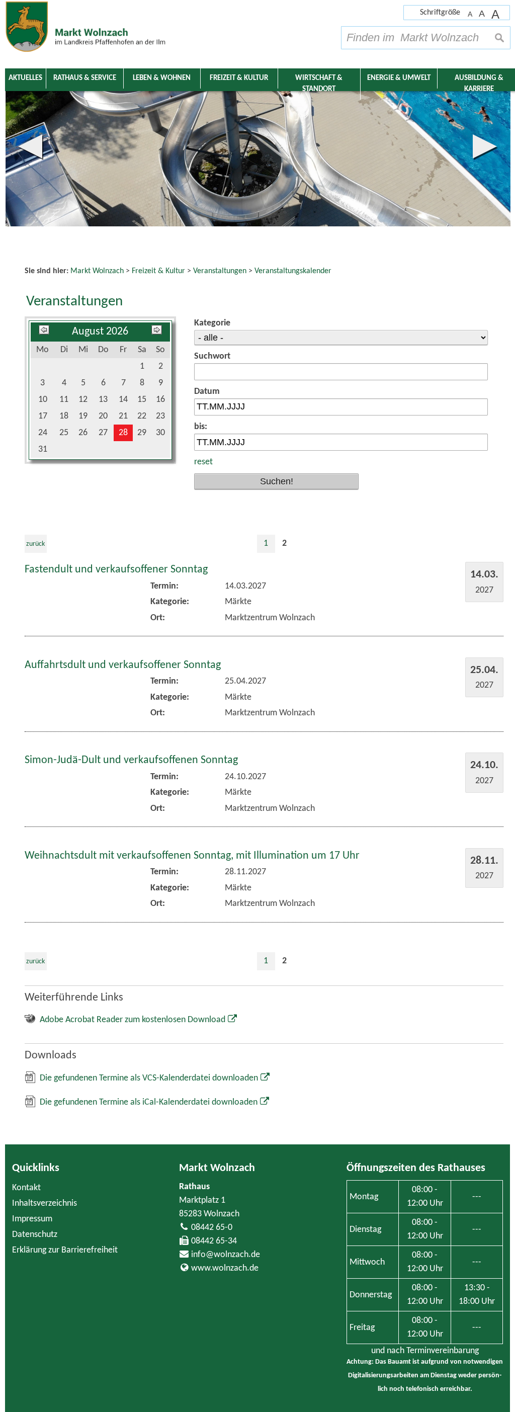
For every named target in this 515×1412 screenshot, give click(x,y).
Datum (207, 391)
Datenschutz (34, 1234)
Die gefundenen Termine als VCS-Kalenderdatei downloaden (149, 1078)
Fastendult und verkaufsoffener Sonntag (116, 569)
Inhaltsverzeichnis (44, 1203)
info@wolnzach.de (225, 1255)
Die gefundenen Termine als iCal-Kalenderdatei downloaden (149, 1102)
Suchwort (212, 356)
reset (203, 462)
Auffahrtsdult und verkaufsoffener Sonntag (123, 665)
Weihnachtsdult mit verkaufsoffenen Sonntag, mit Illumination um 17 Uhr (192, 856)
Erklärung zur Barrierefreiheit (65, 1250)
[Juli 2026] (44, 331)
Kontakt (26, 1188)
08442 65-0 (211, 1227)
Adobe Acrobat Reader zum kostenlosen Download (132, 1020)
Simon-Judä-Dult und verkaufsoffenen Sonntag (131, 760)
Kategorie (212, 323)
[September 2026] (156, 331)
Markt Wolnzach (217, 1168)
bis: (200, 427)
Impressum (32, 1219)
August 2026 (100, 331)
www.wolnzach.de (225, 1268)
